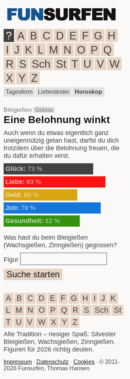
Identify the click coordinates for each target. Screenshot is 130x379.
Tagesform (19, 92)
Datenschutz (52, 362)
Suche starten (33, 274)
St (61, 64)
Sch (41, 64)
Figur (11, 259)
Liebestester (53, 92)
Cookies (84, 362)
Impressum (18, 362)
